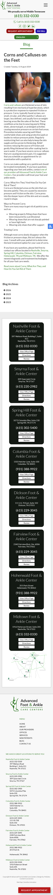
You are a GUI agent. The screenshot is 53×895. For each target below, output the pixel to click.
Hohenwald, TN (11, 255)
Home (22, 724)
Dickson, (28, 253)
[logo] (10, 5)
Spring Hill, (9, 253)
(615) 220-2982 (26, 386)
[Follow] (29, 27)
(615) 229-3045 (26, 510)
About (22, 727)
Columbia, (19, 253)
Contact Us (25, 744)
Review (26, 359)
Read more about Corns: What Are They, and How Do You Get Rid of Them (25, 267)
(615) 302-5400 (26, 427)
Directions (26, 355)
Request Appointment (20, 31)
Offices (23, 732)
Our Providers (26, 729)
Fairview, (37, 253)
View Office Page (26, 351)
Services (23, 735)
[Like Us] (20, 27)
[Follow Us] (24, 27)
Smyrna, (45, 250)
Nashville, (35, 250)
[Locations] (26, 682)
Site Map (20, 882)
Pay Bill (41, 31)
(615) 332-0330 (26, 16)
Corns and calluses (12, 105)
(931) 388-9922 (26, 469)
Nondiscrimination (30, 882)
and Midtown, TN (27, 255)
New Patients (25, 738)
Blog (21, 741)
